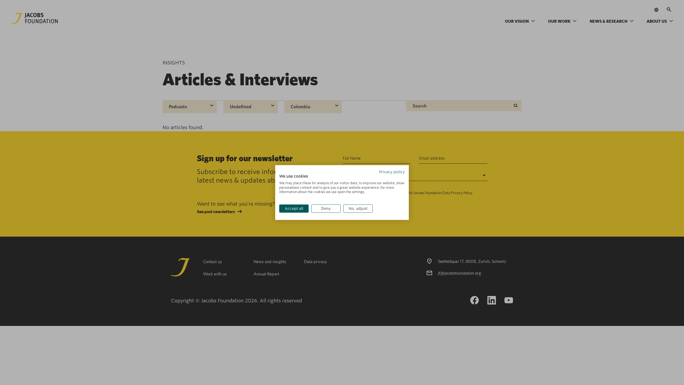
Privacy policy (392, 172)
